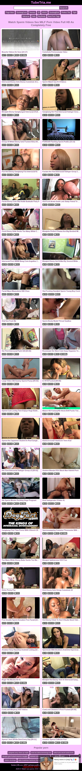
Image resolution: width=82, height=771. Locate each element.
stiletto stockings (10, 760)
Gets (34, 16)
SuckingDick (54, 12)
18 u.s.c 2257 (22, 765)
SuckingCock (22, 12)
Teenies (32, 12)
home (13, 765)
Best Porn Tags (54, 16)
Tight (74, 12)
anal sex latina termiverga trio (41, 752)
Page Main (10, 12)
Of (39, 12)
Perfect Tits (66, 12)
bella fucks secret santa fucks (64, 752)
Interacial (26, 16)
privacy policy (34, 765)
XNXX (44, 12)
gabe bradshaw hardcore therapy (29, 760)
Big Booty (41, 16)
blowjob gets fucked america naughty (15, 756)
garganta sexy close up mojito (18, 752)
